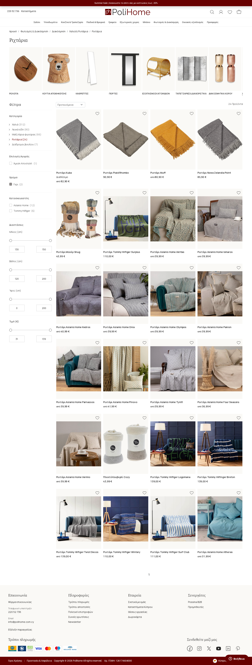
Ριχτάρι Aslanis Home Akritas (167, 252)
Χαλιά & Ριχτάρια (78, 31)
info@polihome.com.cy (21, 621)
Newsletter (74, 621)
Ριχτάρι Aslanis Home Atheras (215, 552)
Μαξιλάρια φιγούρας (26, 134)
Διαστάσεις (16, 224)
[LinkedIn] (228, 648)
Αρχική (13, 31)
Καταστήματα (28, 11)
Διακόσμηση (59, 31)
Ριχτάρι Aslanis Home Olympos (168, 327)
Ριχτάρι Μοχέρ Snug (68, 252)
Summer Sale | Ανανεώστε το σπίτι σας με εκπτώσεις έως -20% (126, 3)
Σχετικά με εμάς (137, 602)
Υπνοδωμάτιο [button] (50, 22)
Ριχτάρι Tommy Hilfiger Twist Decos (77, 552)
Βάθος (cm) (16, 261)
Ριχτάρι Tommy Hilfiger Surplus (121, 252)
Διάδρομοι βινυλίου (25, 144)
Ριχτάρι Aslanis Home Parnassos (75, 402)
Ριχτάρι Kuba (64, 172)
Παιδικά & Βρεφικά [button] (95, 22)
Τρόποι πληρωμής (78, 602)
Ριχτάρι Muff (158, 172)
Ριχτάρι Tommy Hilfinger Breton (216, 477)
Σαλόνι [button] (37, 22)
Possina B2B (195, 602)
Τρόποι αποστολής (79, 607)
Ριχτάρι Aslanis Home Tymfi (166, 402)
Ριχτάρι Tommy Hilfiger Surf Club (169, 552)
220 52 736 (13, 11)
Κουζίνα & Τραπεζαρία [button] (72, 22)
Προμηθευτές (196, 607)
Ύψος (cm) (15, 290)
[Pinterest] (238, 648)
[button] (212, 12)
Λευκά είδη (20, 129)
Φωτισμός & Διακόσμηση (34, 31)
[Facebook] (190, 648)
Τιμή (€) (14, 321)
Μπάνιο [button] (146, 22)
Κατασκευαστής (19, 198)
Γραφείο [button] (112, 22)
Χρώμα (13, 177)
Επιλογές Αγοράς (19, 156)
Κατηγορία (15, 116)
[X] (209, 648)
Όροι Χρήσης (15, 660)
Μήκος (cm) (16, 232)
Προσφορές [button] (212, 22)
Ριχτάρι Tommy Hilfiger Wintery (121, 552)
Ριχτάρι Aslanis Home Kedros (73, 327)
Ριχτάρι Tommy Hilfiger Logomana (170, 477)
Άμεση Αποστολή (22, 163)
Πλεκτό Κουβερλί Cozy (116, 477)
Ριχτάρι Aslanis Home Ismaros (215, 252)
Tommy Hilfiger (21, 210)
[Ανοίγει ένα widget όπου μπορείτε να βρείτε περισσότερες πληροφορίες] (237, 659)
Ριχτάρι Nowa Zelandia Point (214, 172)
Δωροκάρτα (135, 617)
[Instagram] (199, 648)
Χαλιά (18, 124)
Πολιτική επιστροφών (80, 612)
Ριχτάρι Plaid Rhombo (116, 172)
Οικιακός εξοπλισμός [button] (192, 22)
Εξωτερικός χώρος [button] (129, 22)
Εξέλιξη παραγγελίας (20, 629)
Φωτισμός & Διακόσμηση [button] (166, 22)
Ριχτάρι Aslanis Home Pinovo (120, 402)
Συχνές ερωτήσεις (78, 617)
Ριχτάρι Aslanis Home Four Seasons (218, 402)
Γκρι (15, 184)
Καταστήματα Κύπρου (140, 607)
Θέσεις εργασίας (137, 612)
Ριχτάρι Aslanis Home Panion (214, 327)
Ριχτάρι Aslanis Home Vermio (73, 477)
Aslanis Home (21, 205)
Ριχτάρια (97, 31)
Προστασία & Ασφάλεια (39, 660)
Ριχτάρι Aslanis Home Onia (119, 327)
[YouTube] (218, 648)
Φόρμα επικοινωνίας (20, 602)
